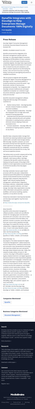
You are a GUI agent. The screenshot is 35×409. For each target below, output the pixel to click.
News (11, 9)
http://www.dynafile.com (13, 230)
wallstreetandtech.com (17, 404)
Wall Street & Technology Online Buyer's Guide (14, 7)
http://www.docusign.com (13, 284)
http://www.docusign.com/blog (13, 288)
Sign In (24, 2)
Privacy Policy (5, 402)
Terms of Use (17, 402)
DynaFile (5, 9)
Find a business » (6, 341)
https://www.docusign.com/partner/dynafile (17, 202)
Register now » (5, 383)
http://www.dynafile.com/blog (13, 233)
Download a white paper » (8, 362)
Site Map (27, 402)
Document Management (12, 315)
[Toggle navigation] (31, 2)
